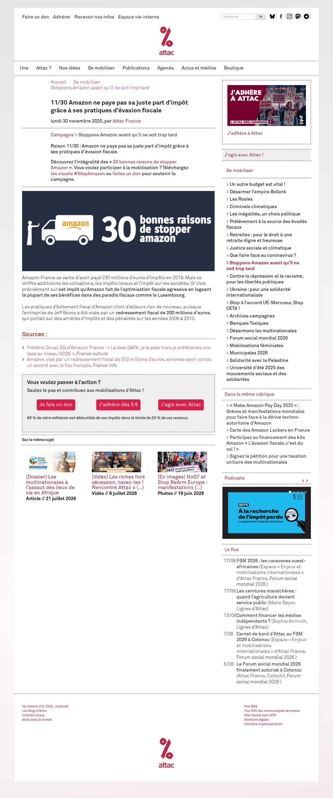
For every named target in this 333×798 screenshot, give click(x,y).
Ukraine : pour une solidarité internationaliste (258, 292)
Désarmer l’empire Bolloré (258, 192)
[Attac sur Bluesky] (273, 16)
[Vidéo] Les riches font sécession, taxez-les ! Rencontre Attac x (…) (118, 482)
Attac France (127, 121)
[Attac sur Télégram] (307, 16)
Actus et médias (199, 68)
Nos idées (69, 68)
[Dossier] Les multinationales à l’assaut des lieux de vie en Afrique (50, 485)
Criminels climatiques (253, 207)
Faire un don (35, 17)
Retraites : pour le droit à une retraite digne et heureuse (259, 238)
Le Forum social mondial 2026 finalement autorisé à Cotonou (269, 670)
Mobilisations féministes (256, 345)
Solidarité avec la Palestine (259, 360)
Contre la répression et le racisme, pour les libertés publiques (264, 279)
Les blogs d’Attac (34, 711)
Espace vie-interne (138, 17)
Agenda (165, 68)
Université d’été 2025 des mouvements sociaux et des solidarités (256, 374)
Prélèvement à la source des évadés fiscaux (266, 224)
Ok (260, 16)
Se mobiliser (101, 68)
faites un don (126, 173)
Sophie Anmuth (289, 621)
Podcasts (235, 478)
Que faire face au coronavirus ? (263, 255)
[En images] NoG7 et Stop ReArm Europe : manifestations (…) (182, 482)
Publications (136, 68)
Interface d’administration (263, 724)
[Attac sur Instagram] (290, 16)
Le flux (232, 549)
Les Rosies (241, 199)
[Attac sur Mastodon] (298, 16)
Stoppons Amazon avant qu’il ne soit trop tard (100, 88)
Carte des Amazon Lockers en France (270, 430)
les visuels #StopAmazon (78, 173)
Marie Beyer (281, 603)
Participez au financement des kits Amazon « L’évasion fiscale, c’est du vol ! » (265, 443)
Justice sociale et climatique (260, 248)
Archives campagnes (252, 316)
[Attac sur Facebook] (281, 16)
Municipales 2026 (249, 353)
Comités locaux (33, 715)
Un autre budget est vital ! (257, 184)
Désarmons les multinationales (263, 331)
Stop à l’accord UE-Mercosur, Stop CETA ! (264, 306)
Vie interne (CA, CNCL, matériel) (45, 706)
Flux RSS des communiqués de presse (272, 711)
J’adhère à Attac (245, 133)
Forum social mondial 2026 (259, 338)
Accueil (58, 82)
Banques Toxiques (249, 323)
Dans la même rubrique (249, 394)
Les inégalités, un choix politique (265, 214)
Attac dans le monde (37, 720)
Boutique (234, 68)
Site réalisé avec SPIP (260, 715)
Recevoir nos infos (94, 17)
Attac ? (43, 68)
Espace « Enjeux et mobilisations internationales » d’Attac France (270, 573)
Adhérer (62, 17)
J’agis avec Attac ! (244, 155)
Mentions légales (256, 720)
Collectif (276, 676)
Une (24, 68)
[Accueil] (167, 40)
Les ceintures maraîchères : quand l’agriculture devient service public (266, 597)
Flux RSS (250, 706)
